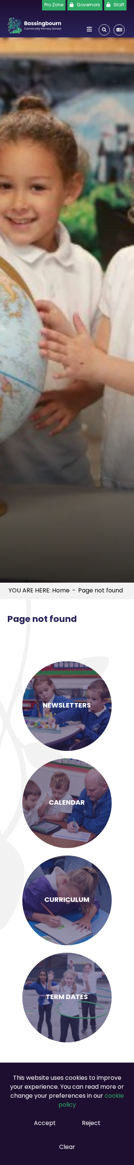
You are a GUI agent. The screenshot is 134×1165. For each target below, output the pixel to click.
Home (61, 591)
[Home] (34, 24)
